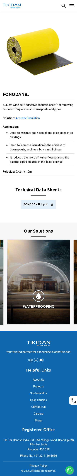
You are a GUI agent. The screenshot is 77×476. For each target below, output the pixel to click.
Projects (38, 386)
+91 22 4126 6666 (45, 455)
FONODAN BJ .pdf (36, 204)
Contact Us (38, 407)
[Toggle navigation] (71, 6)
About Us (38, 379)
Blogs (38, 420)
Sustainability (38, 393)
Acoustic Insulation (28, 118)
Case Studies (38, 400)
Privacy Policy (38, 465)
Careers (38, 413)
